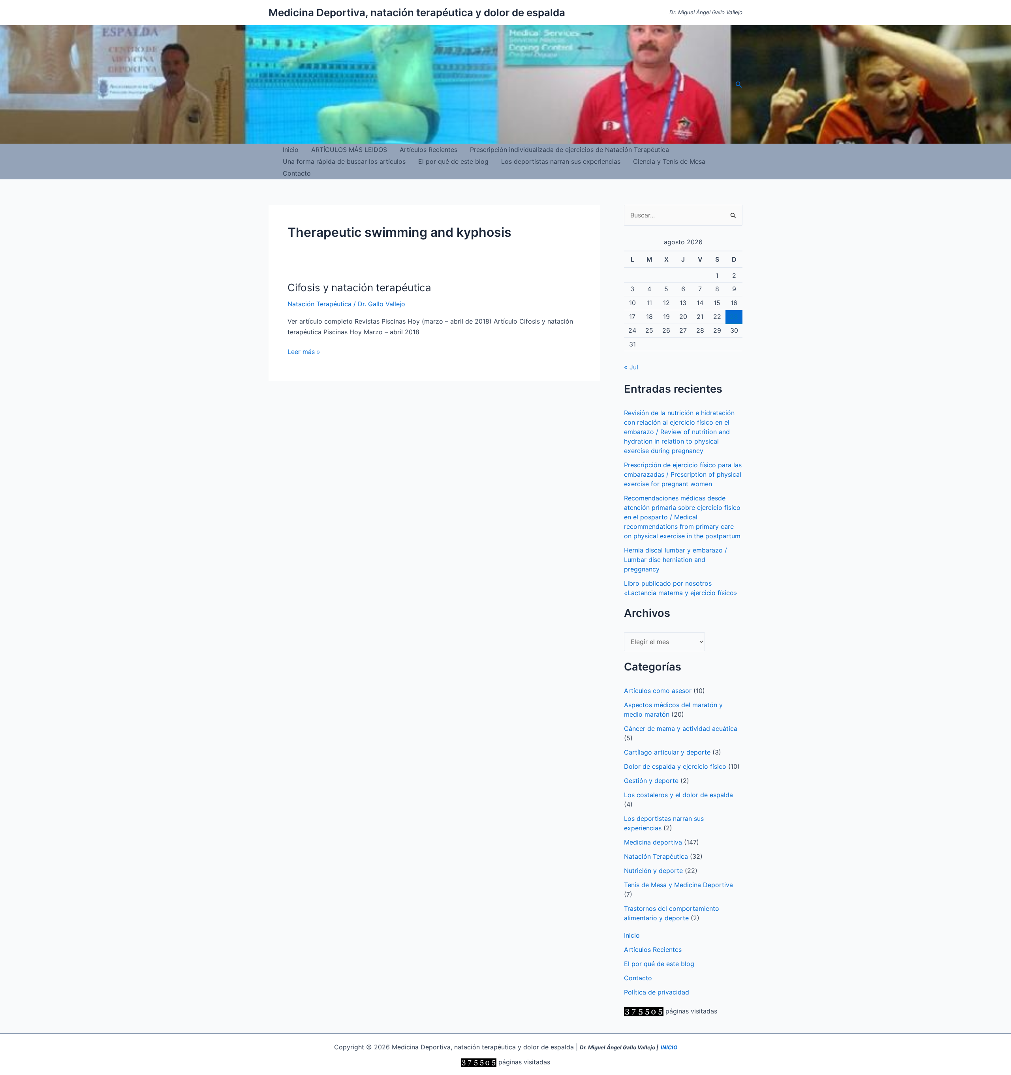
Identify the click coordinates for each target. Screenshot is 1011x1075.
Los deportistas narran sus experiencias (560, 161)
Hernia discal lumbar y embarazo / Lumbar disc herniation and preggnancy (675, 559)
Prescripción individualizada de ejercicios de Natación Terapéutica (569, 150)
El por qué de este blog (453, 161)
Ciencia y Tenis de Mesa (669, 161)
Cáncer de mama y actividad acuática (680, 728)
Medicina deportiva (653, 842)
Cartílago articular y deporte (667, 752)
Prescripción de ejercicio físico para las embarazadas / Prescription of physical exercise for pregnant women (683, 474)
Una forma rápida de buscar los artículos (344, 161)
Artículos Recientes (428, 150)
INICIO (669, 1047)
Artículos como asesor (658, 691)
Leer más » (304, 352)
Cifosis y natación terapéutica (359, 287)
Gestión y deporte (651, 781)
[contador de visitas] (643, 1011)
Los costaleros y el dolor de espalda (678, 795)
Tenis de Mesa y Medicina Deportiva (678, 885)
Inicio (291, 150)
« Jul (631, 367)
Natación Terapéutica (319, 304)
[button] (738, 85)
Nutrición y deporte (653, 871)
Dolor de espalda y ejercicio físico (675, 766)
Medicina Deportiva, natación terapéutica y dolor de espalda (417, 12)
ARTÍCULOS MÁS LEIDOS (349, 150)
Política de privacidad (656, 992)
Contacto (297, 173)
